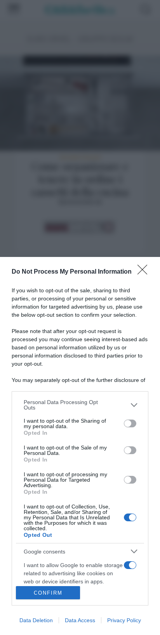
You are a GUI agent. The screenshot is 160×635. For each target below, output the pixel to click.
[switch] (130, 423)
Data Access (80, 620)
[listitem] (80, 404)
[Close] (144, 272)
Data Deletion (36, 620)
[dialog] (80, 446)
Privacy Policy (124, 620)
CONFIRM (48, 593)
